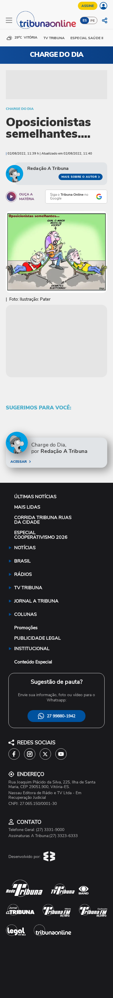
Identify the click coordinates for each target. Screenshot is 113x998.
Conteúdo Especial (33, 662)
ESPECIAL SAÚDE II (86, 38)
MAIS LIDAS (27, 507)
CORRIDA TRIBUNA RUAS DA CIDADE (43, 520)
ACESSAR (18, 461)
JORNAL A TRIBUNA (36, 601)
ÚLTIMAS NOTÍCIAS (35, 496)
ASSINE (87, 5)
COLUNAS (25, 614)
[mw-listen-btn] (11, 196)
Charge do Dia (20, 108)
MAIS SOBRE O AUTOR (79, 177)
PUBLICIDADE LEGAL (37, 638)
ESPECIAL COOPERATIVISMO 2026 (41, 535)
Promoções (26, 627)
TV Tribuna (54, 38)
